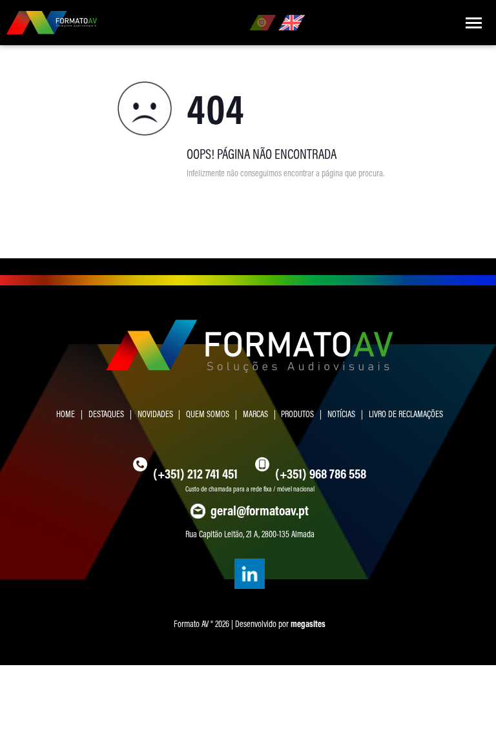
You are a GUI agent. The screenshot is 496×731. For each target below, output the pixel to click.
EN (291, 22)
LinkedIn (249, 574)
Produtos (297, 413)
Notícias (341, 413)
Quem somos (207, 413)
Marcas (255, 413)
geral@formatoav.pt (260, 510)
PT (262, 22)
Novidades (155, 413)
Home (65, 413)
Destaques (106, 413)
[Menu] (473, 22)
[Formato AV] (51, 22)
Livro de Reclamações (406, 413)
